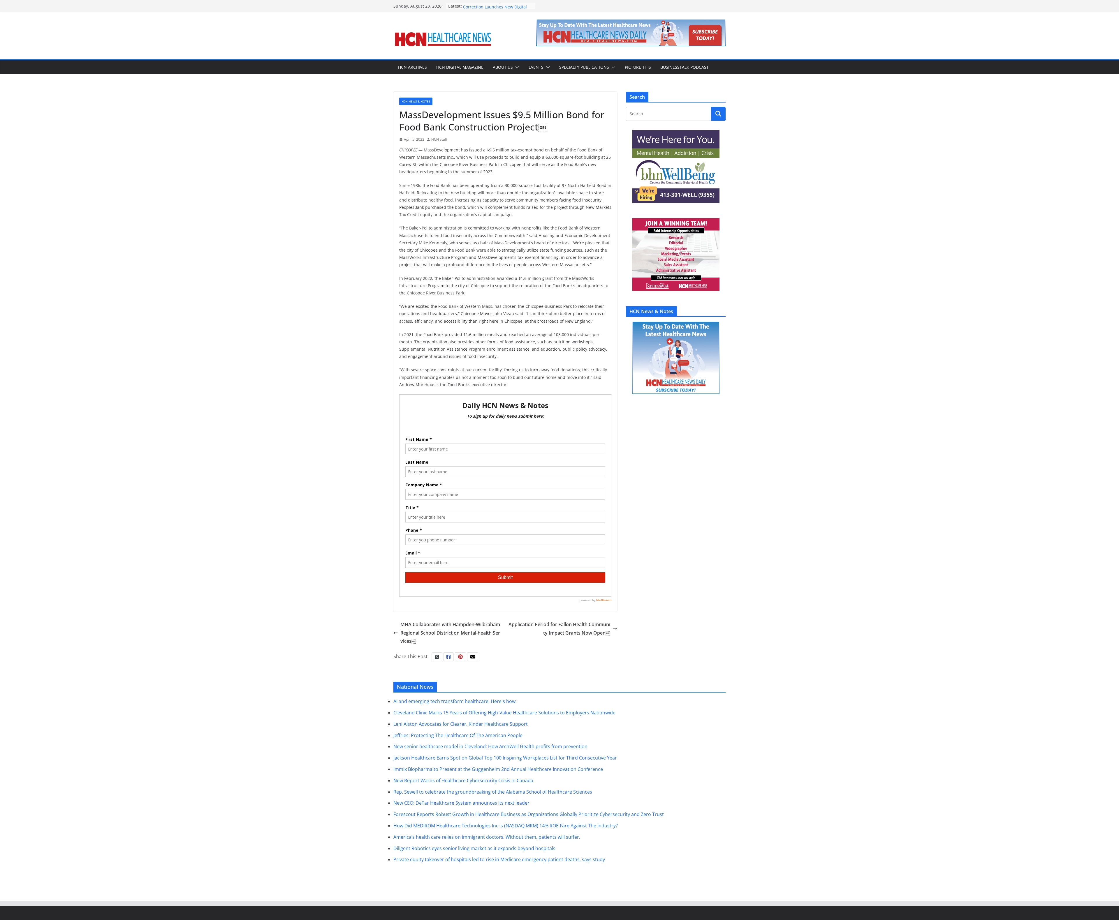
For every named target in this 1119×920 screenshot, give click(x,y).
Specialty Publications (584, 67)
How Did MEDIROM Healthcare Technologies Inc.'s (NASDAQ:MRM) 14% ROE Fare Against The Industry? (505, 825)
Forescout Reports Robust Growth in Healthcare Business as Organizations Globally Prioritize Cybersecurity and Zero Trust (528, 814)
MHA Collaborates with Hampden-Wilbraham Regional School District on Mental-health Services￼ (450, 632)
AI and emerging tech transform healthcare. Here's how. (455, 701)
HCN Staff (439, 139)
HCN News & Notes (416, 101)
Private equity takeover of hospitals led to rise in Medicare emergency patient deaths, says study (499, 859)
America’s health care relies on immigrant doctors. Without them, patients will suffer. (486, 837)
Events (536, 67)
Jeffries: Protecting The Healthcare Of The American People (457, 735)
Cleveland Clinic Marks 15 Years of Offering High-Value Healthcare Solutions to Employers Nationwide (504, 712)
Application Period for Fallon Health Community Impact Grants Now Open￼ (559, 628)
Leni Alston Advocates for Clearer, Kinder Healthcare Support (460, 724)
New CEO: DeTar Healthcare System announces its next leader (461, 803)
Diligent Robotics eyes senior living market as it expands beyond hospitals (474, 848)
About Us (503, 67)
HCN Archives (412, 67)
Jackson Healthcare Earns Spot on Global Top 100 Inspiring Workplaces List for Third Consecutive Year (505, 758)
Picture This (638, 67)
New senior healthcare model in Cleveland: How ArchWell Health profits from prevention (490, 746)
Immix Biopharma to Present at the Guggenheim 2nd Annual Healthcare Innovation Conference (498, 769)
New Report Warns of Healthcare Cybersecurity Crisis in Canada (463, 780)
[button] (516, 67)
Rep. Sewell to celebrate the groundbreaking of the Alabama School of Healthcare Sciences (492, 792)
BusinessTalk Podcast (684, 67)
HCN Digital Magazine (459, 67)
